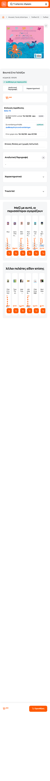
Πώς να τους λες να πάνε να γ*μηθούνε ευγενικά (35, 233)
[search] (11, 4)
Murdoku (8, 232)
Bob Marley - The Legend (42, 291)
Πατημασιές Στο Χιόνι (8, 291)
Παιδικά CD (35, 17)
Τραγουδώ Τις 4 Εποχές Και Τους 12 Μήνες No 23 (14, 291)
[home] (3, 17)
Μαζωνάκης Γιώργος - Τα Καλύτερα (21, 291)
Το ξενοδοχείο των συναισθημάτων (42, 233)
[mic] (46, 4)
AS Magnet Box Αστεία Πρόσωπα (28, 291)
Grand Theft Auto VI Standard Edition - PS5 (14, 233)
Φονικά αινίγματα (21, 233)
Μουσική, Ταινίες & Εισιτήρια (18, 17)
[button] (25, 160)
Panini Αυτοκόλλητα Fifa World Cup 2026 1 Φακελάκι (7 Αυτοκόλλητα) (28, 233)
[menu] (4, 4)
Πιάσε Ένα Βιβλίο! (35, 291)
